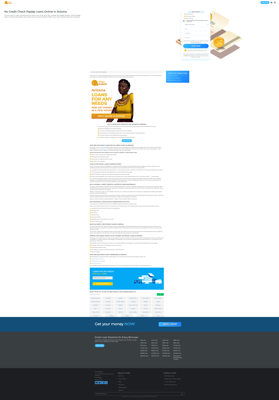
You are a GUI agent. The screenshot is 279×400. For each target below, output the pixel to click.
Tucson (142, 315)
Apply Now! (170, 324)
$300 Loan (144, 343)
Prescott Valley (158, 308)
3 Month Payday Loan (170, 384)
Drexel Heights (120, 301)
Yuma (158, 315)
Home (92, 72)
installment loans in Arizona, (98, 261)
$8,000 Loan (176, 350)
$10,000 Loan (155, 353)
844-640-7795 (98, 379)
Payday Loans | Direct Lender (172, 379)
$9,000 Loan (144, 353)
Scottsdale (145, 312)
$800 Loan (154, 345)
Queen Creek (95, 312)
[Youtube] (96, 382)
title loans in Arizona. (96, 263)
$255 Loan (176, 340)
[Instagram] (106, 382)
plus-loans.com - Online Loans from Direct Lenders (132, 396)
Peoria (120, 308)
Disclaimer (121, 384)
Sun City (96, 315)
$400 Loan (154, 343)
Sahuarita (108, 312)
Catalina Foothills (95, 301)
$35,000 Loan (166, 356)
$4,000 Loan (176, 348)
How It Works (122, 379)
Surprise (111, 315)
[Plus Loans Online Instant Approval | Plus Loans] (9, 2)
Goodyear (108, 305)
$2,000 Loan (154, 348)
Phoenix (133, 308)
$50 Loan (143, 340)
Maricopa (158, 305)
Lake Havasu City (133, 305)
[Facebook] (102, 382)
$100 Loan (154, 340)
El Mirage (133, 301)
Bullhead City (133, 298)
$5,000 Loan (144, 350)
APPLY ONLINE (126, 140)
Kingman (120, 305)
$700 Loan (144, 345)
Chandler (108, 301)
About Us (121, 376)
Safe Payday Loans (169, 376)
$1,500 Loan (144, 348)
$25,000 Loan (144, 356)
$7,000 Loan (165, 350)
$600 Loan (176, 343)
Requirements (123, 387)
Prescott (146, 308)
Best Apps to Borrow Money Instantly (177, 357)
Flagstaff (145, 301)
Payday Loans (98, 72)
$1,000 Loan (176, 345)
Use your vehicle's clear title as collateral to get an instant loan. (197, 21)
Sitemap (121, 390)
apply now (265, 2)
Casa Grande (145, 298)
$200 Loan (165, 340)
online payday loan (103, 149)
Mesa (95, 308)
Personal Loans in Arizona (173, 78)
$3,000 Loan (165, 348)
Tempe (127, 315)
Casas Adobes (158, 298)
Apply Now (99, 345)
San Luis (121, 312)
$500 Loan (165, 343)
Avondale (108, 298)
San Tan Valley (133, 312)
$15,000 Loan (166, 353)
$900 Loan (165, 345)
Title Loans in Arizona (172, 75)
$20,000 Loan (177, 353)
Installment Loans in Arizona (174, 80)
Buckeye (120, 298)
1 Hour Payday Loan (170, 381)
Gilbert (158, 301)
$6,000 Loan (154, 350)
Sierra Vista (158, 312)
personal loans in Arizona (97, 259)
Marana (145, 305)
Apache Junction (95, 298)
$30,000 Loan (155, 356)
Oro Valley (108, 308)
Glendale (95, 305)
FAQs (120, 381)
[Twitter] (99, 382)
